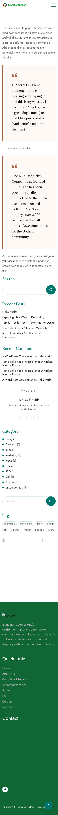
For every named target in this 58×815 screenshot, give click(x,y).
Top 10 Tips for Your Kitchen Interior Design (28, 322)
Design (9, 439)
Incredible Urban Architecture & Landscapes (21, 335)
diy (5, 530)
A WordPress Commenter (17, 356)
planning (39, 530)
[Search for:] (29, 501)
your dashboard (11, 261)
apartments (9, 523)
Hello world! (9, 312)
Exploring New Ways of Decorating (23, 317)
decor (39, 523)
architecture (26, 523)
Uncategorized (14, 487)
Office (9, 466)
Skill (7, 477)
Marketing (11, 455)
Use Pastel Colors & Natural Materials (24, 328)
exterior (15, 530)
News (8, 461)
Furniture (10, 444)
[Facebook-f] (5, 789)
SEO (8, 471)
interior (27, 530)
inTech (9, 450)
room (51, 530)
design (50, 523)
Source (9, 482)
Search (8, 279)
